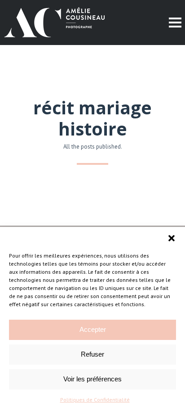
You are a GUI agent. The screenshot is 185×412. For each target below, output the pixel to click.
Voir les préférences (92, 379)
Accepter (92, 329)
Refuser (92, 354)
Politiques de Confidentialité (95, 399)
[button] (171, 238)
